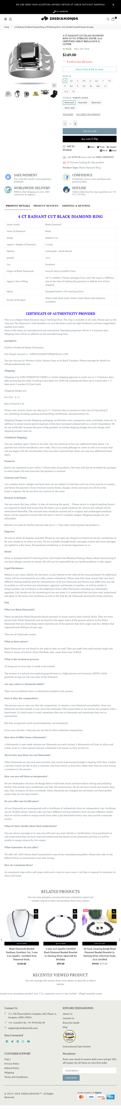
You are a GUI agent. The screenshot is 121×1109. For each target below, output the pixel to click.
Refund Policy (11, 1068)
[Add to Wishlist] (36, 916)
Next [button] (54, 62)
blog (65, 1027)
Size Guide (68, 114)
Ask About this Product (88, 114)
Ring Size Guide (71, 1022)
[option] (31, 61)
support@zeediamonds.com (23, 1028)
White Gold (69, 102)
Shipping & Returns (76, 205)
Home (6, 27)
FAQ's (7, 1059)
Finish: (75, 97)
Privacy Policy (11, 1063)
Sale (86, 911)
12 (73, 91)
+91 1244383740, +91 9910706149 (26, 1022)
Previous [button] (8, 62)
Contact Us (68, 1018)
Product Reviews (46, 205)
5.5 (84, 81)
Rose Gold (83, 102)
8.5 (71, 86)
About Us (67, 1013)
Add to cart (99, 944)
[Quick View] (36, 911)
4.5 (71, 81)
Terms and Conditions (16, 1077)
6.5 (96, 81)
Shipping (9, 1072)
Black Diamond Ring (90, 167)
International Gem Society (77, 1046)
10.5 (98, 86)
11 (105, 86)
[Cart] (113, 18)
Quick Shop (22, 944)
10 (91, 86)
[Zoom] (54, 85)
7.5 (109, 81)
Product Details (18, 205)
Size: (67, 76)
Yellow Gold (69, 108)
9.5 (84, 86)
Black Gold (96, 102)
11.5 (66, 91)
